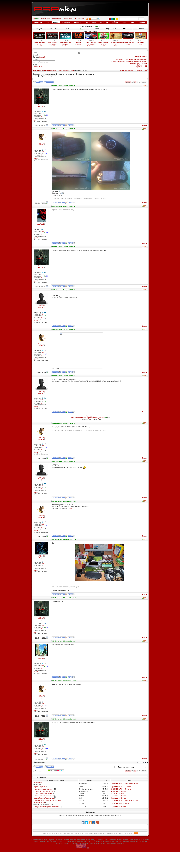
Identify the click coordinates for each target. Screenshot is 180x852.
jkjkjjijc (115, 45)
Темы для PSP (89, 833)
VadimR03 (39, 45)
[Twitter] (86, 822)
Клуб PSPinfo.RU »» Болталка (121, 787)
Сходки (39, 29)
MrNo (140, 44)
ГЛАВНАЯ (38, 22)
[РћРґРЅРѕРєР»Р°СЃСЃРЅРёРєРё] (90, 822)
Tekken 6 (78, 42)
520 (43, 231)
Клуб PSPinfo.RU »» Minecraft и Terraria (124, 800)
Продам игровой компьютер (43, 791)
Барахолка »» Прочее (118, 791)
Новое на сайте (45, 18)
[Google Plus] (97, 822)
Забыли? (42, 57)
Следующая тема (141, 71)
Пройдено (141, 42)
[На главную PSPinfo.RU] (90, 4)
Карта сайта (128, 833)
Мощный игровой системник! (44, 796)
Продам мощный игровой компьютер (47, 807)
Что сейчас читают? (140, 58)
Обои (97, 29)
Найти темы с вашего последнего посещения (131, 60)
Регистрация (37, 67)
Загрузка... (90, 416)
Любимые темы (142, 65)
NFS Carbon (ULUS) (128, 42)
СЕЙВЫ (115, 22)
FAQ (75, 18)
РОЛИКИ (142, 22)
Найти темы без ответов (138, 63)
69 (41, 155)
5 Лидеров (140, 29)
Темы (68, 29)
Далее (144, 82)
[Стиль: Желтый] (117, 19)
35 (42, 314)
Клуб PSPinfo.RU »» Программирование (124, 784)
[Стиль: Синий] (112, 19)
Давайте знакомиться (66, 71)
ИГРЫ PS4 (66, 22)
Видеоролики (111, 29)
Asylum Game (91, 45)
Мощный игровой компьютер (44, 798)
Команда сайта (67, 18)
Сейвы (82, 29)
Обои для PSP (68, 833)
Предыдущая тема (126, 71)
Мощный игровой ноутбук (43, 793)
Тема (70, 508)
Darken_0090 (78, 44)
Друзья (36, 120)
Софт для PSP (79, 833)
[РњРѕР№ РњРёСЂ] (93, 822)
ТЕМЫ (124, 22)
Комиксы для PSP (112, 833)
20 (41, 668)
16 (41, 567)
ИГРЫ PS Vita (91, 22)
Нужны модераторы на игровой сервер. (47, 800)
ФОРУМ (55, 22)
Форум (121, 833)
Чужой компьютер (41, 62)
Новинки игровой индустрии (43, 789)
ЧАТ (47, 22)
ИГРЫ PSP (78, 22)
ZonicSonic (65, 45)
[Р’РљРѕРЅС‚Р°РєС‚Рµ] (83, 822)
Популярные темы (140, 67)
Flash (125, 29)
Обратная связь (56, 18)
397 (43, 113)
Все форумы (38, 71)
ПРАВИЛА (81, 18)
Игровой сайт (38, 783)
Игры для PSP (58, 833)
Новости (53, 29)
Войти (35, 64)
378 (43, 665)
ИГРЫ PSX (104, 22)
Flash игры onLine (47, 833)
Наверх (144, 125)
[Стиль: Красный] (110, 19)
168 (43, 563)
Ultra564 (128, 44)
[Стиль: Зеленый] (114, 19)
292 (43, 151)
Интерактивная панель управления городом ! (90, 418)
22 (41, 116)
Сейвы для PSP (100, 833)
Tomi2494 (103, 45)
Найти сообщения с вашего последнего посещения (129, 61)
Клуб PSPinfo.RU (50, 71)
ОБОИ (133, 22)
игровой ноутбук (39, 787)
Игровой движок (39, 802)
